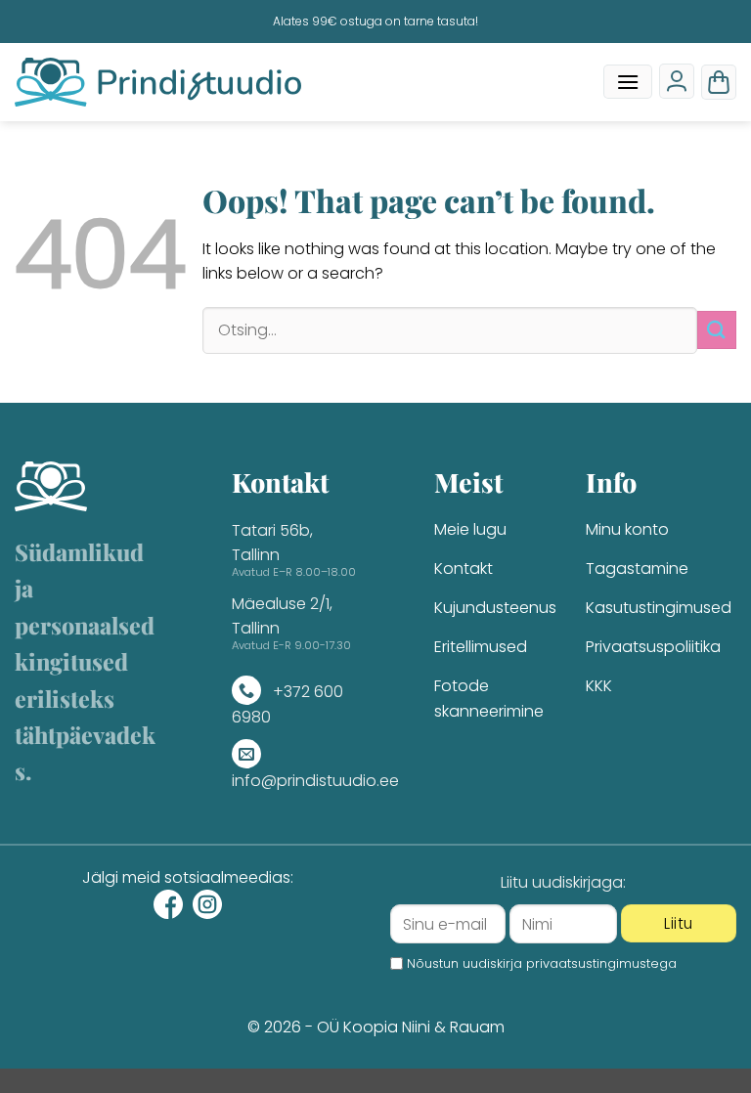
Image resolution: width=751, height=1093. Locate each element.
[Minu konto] (676, 81)
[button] (627, 82)
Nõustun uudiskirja (542, 963)
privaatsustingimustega (601, 963)
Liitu (678, 923)
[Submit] (716, 330)
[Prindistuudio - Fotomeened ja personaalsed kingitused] (158, 82)
